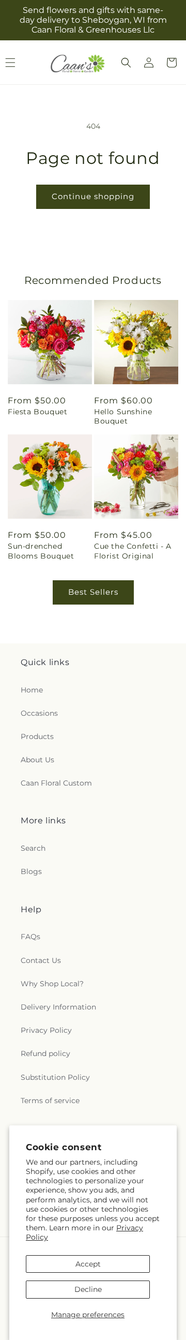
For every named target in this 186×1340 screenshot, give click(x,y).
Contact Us (41, 960)
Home (32, 690)
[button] (126, 62)
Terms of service (50, 1100)
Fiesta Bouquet (37, 411)
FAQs (30, 936)
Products (37, 736)
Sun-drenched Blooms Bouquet (41, 550)
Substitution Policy (55, 1077)
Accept (88, 1264)
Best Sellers (93, 592)
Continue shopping (93, 196)
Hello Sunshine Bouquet (123, 416)
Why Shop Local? (52, 983)
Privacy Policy (46, 1030)
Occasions (39, 713)
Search (33, 848)
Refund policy (45, 1053)
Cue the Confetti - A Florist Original (133, 550)
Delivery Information (58, 1007)
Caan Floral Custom (56, 783)
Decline (88, 1289)
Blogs (31, 871)
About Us (37, 759)
